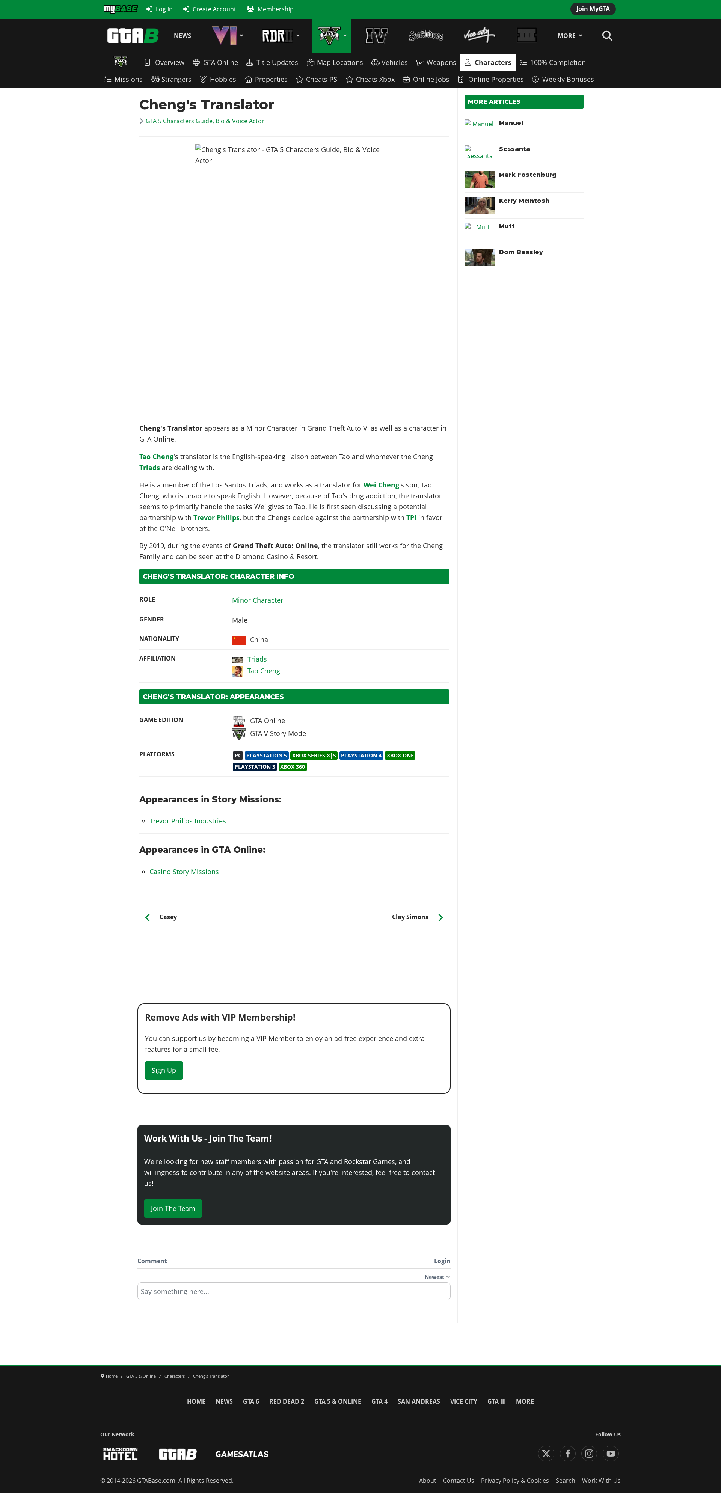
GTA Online (220, 62)
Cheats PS (321, 79)
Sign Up (164, 1070)
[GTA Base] (133, 35)
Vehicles (395, 62)
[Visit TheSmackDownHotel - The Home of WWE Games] (120, 1454)
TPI (411, 517)
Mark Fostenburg (528, 174)
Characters (493, 62)
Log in (164, 9)
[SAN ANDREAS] (426, 36)
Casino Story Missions (184, 871)
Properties (271, 79)
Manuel (511, 123)
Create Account (214, 9)
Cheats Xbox (375, 79)
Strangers (176, 79)
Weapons (441, 62)
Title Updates (277, 62)
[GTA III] (526, 36)
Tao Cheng (156, 456)
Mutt (507, 226)
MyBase (114, 9)
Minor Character (257, 600)
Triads (149, 467)
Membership (276, 9)
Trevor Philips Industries (187, 820)
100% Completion (558, 62)
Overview (169, 62)
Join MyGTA (593, 9)
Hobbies (223, 79)
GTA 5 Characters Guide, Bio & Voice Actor (205, 121)
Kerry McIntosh (524, 200)
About (427, 1480)
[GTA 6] (226, 36)
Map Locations (340, 62)
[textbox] (294, 1294)
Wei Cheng (381, 484)
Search (565, 1480)
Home (196, 1401)
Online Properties (496, 79)
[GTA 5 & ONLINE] (331, 36)
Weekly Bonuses (568, 79)
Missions (129, 79)
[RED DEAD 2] (279, 36)
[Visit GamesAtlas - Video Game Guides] (242, 1454)
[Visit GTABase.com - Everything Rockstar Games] (178, 1454)
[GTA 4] (377, 36)
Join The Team (173, 1208)
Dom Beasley (521, 252)
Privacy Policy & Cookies (515, 1480)
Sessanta (514, 148)
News (182, 36)
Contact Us (458, 1480)
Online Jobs (431, 79)
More (567, 36)
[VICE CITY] (480, 36)
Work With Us (601, 1480)
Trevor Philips (216, 517)
